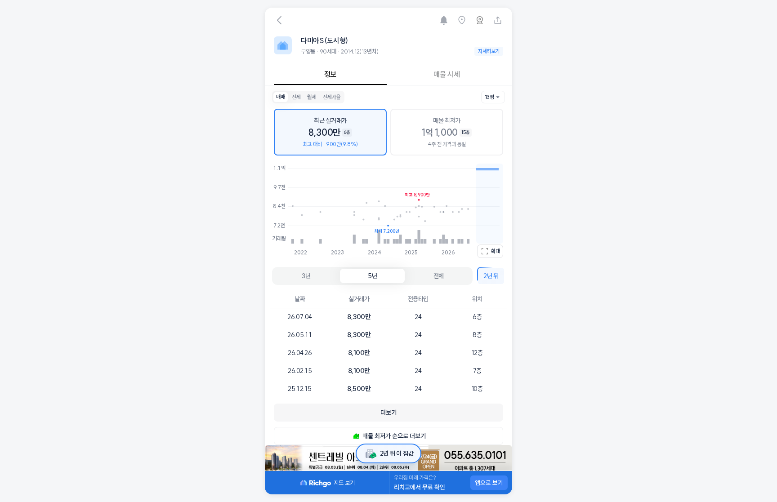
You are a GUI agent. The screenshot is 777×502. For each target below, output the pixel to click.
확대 (495, 251)
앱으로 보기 (489, 482)
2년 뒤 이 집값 (396, 453)
